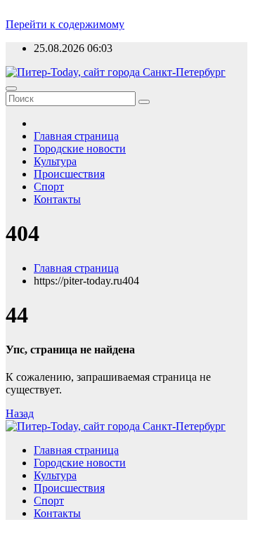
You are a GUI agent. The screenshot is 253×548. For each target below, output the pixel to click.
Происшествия (69, 174)
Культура (55, 161)
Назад (20, 413)
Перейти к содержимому (65, 24)
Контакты (57, 199)
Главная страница (76, 136)
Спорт (49, 187)
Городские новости (80, 149)
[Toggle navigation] (11, 88)
